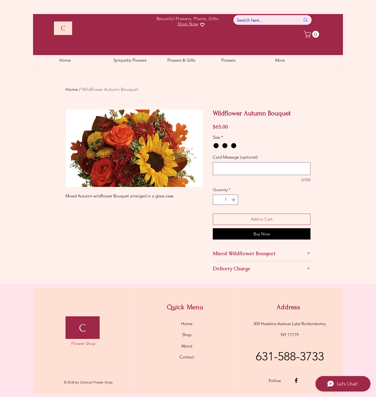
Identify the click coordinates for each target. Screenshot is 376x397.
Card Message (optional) (235, 157)
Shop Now (188, 23)
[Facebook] (296, 380)
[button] (312, 34)
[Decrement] (217, 200)
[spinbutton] (225, 200)
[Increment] (233, 200)
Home (72, 89)
